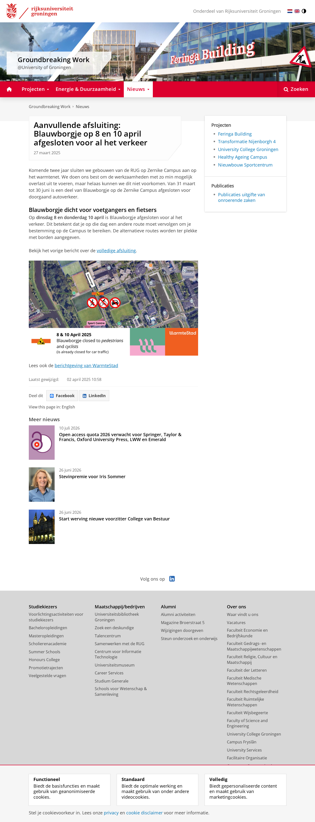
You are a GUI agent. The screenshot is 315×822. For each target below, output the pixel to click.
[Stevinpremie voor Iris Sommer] (42, 484)
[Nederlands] (289, 11)
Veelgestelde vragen (47, 675)
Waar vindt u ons (242, 614)
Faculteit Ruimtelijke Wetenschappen (245, 702)
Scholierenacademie (47, 643)
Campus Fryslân (241, 742)
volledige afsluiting (116, 250)
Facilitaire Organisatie (247, 758)
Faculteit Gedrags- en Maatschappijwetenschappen (254, 646)
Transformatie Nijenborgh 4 (247, 141)
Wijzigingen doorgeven (182, 630)
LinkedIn (97, 395)
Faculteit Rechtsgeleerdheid (252, 691)
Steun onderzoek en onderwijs (189, 638)
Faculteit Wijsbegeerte (247, 712)
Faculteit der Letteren (247, 670)
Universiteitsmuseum (115, 665)
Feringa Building (235, 134)
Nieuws (82, 106)
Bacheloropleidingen (48, 627)
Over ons (236, 607)
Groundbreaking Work (49, 106)
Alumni (168, 607)
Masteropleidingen (46, 636)
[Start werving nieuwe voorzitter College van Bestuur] (42, 527)
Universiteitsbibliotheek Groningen (117, 617)
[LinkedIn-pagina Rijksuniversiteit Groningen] (172, 579)
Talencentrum (108, 636)
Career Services (109, 673)
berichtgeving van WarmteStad (86, 365)
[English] (297, 11)
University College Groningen (248, 149)
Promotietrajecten (46, 667)
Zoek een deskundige (114, 627)
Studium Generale (111, 681)
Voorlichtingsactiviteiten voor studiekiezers (56, 617)
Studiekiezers (43, 607)
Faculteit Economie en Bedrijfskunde (247, 633)
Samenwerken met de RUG (119, 643)
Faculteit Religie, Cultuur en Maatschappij (252, 659)
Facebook (65, 395)
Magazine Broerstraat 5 (183, 622)
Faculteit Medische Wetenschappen (244, 680)
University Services (244, 750)
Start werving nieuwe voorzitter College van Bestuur (114, 518)
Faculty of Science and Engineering (247, 723)
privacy (111, 813)
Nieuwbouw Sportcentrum (245, 165)
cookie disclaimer (144, 813)
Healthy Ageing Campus (242, 157)
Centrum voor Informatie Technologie (118, 654)
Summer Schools (44, 652)
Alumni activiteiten (178, 614)
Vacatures (236, 622)
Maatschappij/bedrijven (120, 607)
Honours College (44, 659)
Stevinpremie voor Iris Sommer (92, 476)
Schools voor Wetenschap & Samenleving (121, 691)
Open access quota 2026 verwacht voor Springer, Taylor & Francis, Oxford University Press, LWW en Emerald (120, 437)
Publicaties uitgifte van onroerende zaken (241, 197)
